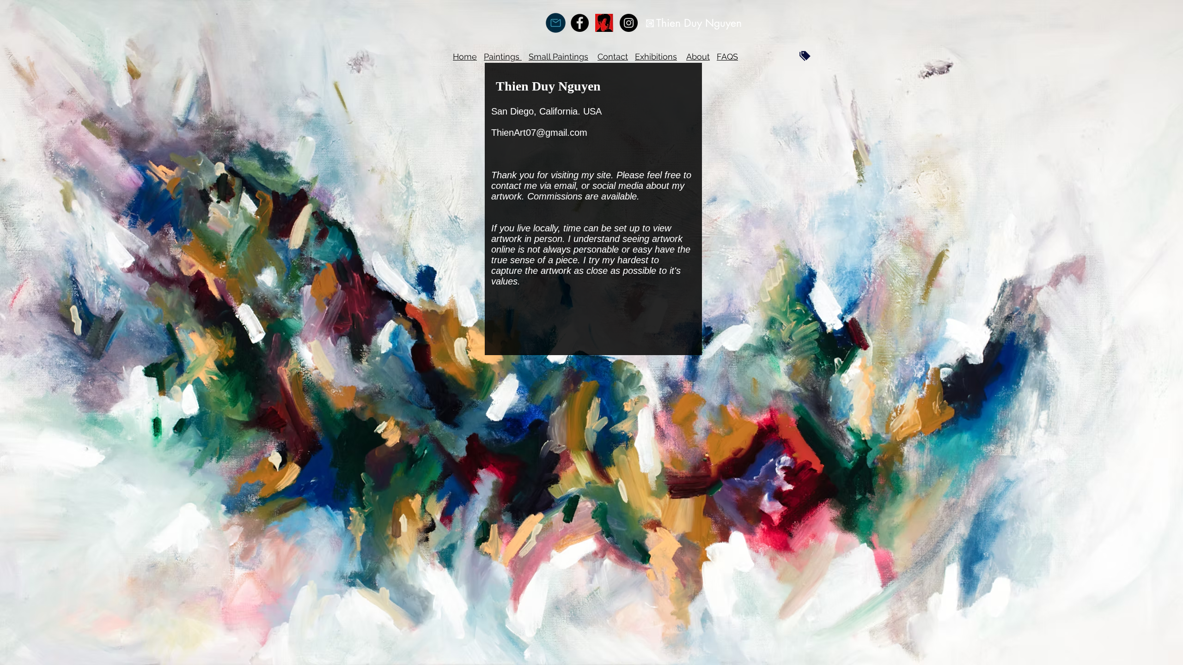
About (698, 56)
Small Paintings (558, 56)
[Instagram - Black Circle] (629, 23)
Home (465, 56)
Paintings (503, 56)
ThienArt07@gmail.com (539, 132)
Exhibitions (656, 56)
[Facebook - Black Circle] (580, 23)
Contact (613, 56)
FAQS (727, 56)
